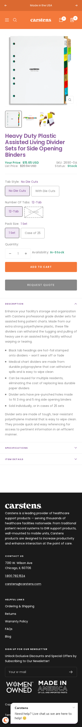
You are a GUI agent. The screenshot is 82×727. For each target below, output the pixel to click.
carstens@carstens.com (23, 584)
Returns (10, 614)
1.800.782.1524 (15, 576)
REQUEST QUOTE (41, 285)
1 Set (12, 233)
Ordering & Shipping (19, 606)
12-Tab (14, 211)
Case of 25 (33, 233)
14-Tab (34, 212)
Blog (8, 636)
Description (14, 303)
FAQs (8, 629)
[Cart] (61, 20)
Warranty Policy (16, 621)
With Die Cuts (45, 191)
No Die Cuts (17, 191)
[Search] (15, 20)
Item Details (14, 459)
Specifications (16, 448)
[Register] (71, 671)
